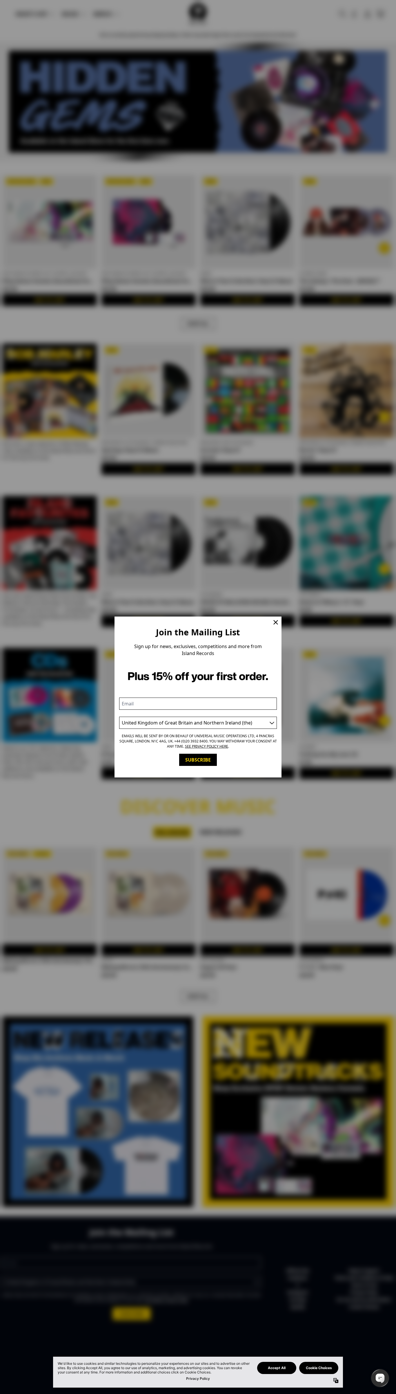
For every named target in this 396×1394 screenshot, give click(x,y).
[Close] (275, 622)
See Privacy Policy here (206, 746)
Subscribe (198, 760)
